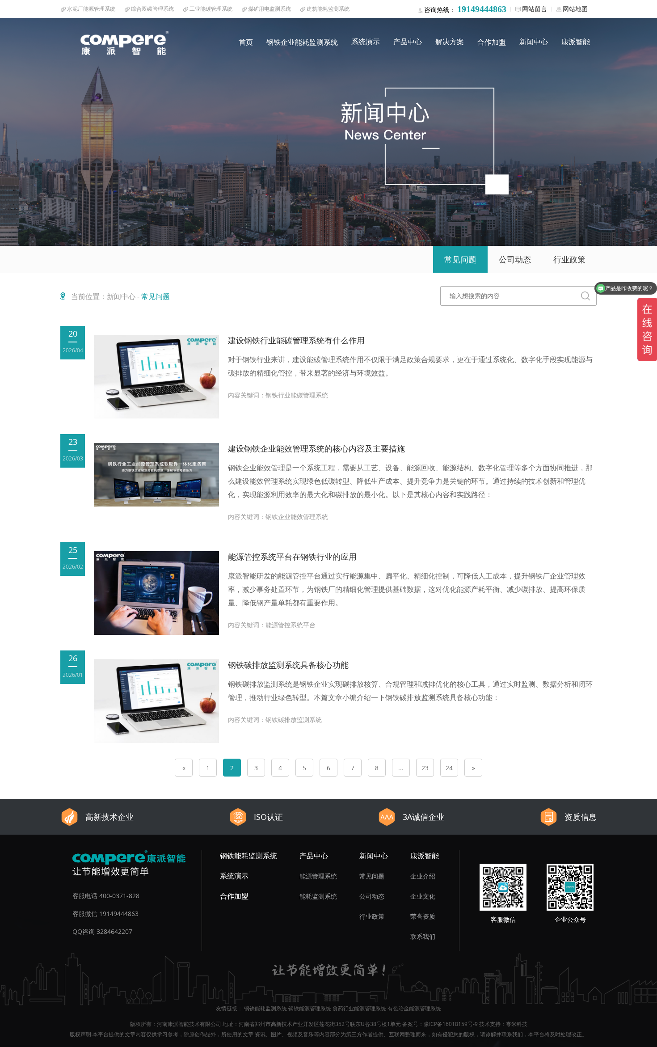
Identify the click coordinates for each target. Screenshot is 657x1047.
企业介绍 (422, 876)
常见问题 (371, 876)
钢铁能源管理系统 (309, 1008)
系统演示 (365, 41)
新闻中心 (533, 41)
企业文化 (422, 896)
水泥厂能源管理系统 (91, 9)
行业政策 (371, 916)
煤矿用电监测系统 (269, 9)
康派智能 (575, 41)
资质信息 (580, 816)
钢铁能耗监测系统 (248, 856)
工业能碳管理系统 (211, 9)
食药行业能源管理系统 (359, 1008)
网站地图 (575, 8)
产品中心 (407, 41)
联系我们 (422, 936)
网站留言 (534, 8)
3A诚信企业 (423, 816)
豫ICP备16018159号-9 (451, 1024)
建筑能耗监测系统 (328, 9)
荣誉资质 (422, 916)
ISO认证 (268, 816)
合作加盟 (491, 42)
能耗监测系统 (318, 896)
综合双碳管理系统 (152, 9)
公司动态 (371, 896)
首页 (246, 42)
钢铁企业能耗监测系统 (302, 42)
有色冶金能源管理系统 (414, 1008)
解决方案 (449, 41)
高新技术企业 (109, 816)
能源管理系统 (318, 876)
